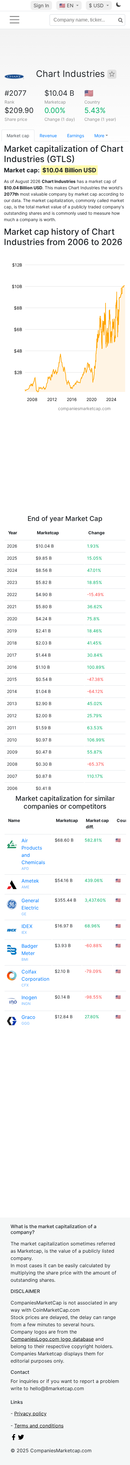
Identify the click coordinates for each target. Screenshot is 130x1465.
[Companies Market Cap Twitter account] (21, 1438)
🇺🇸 (66, 5)
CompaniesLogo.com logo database (52, 1339)
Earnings (75, 135)
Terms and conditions (38, 1426)
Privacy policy (30, 1413)
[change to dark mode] (118, 5)
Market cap (18, 135)
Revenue (48, 135)
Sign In (41, 5)
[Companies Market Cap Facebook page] (14, 1438)
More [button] (99, 135)
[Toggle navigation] (14, 19)
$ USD (97, 5)
